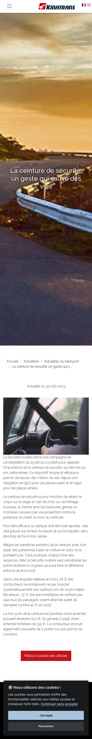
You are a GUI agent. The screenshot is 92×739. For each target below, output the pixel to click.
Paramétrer (46, 726)
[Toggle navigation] (9, 6)
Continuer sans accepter (59, 704)
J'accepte (46, 715)
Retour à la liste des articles (46, 656)
